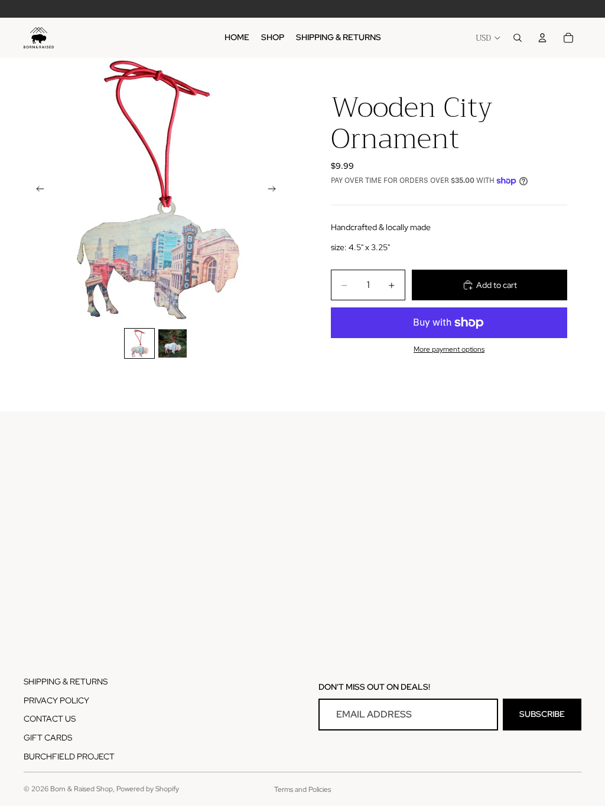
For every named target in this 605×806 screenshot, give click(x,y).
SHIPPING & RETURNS (66, 681)
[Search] (518, 38)
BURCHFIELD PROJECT (69, 756)
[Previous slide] (37, 190)
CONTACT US (50, 718)
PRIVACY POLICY (56, 700)
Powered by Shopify (147, 789)
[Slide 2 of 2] (172, 343)
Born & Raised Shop (81, 789)
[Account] (542, 38)
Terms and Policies (302, 789)
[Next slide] (275, 190)
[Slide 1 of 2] (139, 343)
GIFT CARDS (48, 737)
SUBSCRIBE (542, 714)
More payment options (449, 349)
